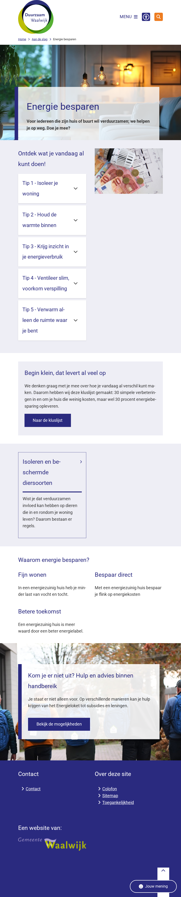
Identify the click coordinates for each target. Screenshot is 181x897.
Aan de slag (39, 39)
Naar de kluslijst (47, 420)
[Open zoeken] (158, 17)
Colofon (109, 788)
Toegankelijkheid (118, 802)
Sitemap (110, 795)
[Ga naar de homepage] (35, 17)
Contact (33, 788)
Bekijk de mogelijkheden (59, 724)
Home (22, 39)
